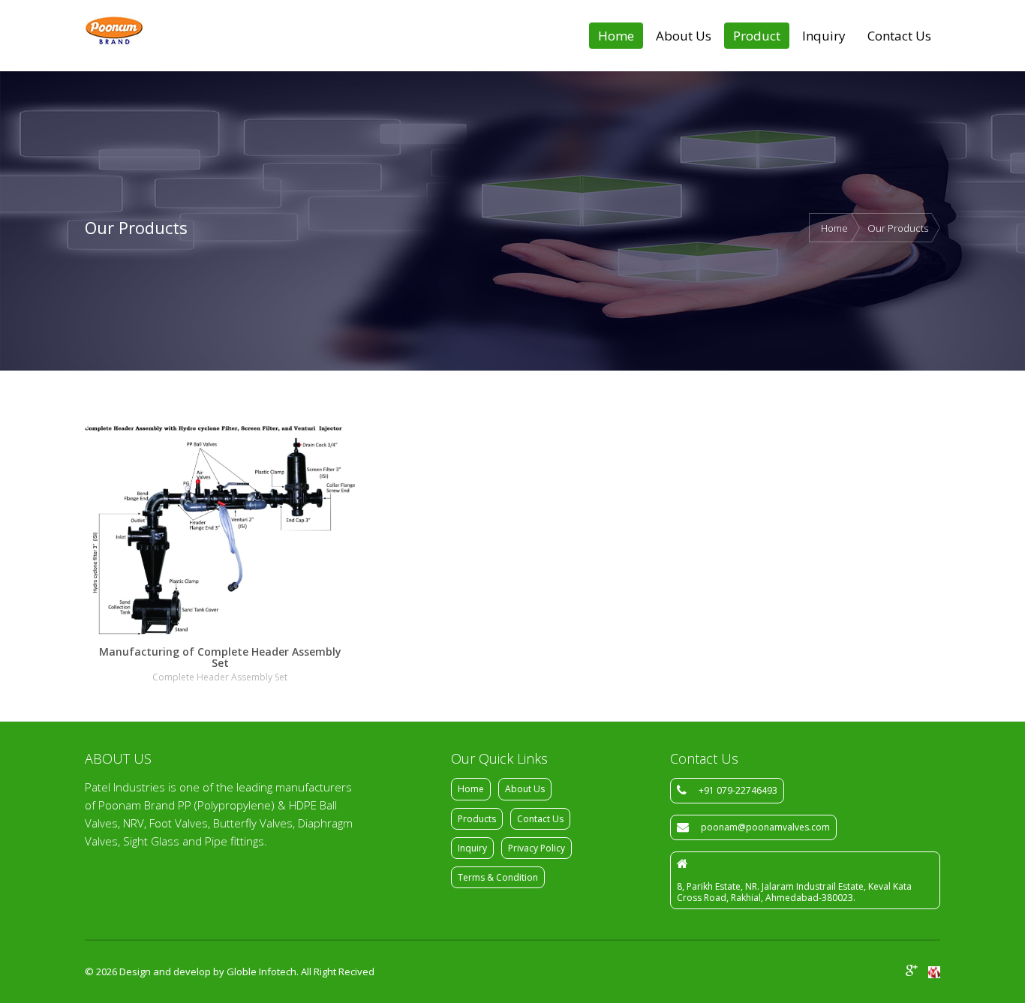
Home (616, 35)
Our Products (897, 228)
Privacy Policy (536, 848)
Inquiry (824, 35)
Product (756, 35)
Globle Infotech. (263, 971)
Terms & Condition (498, 877)
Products (477, 818)
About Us (683, 35)
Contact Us (899, 35)
